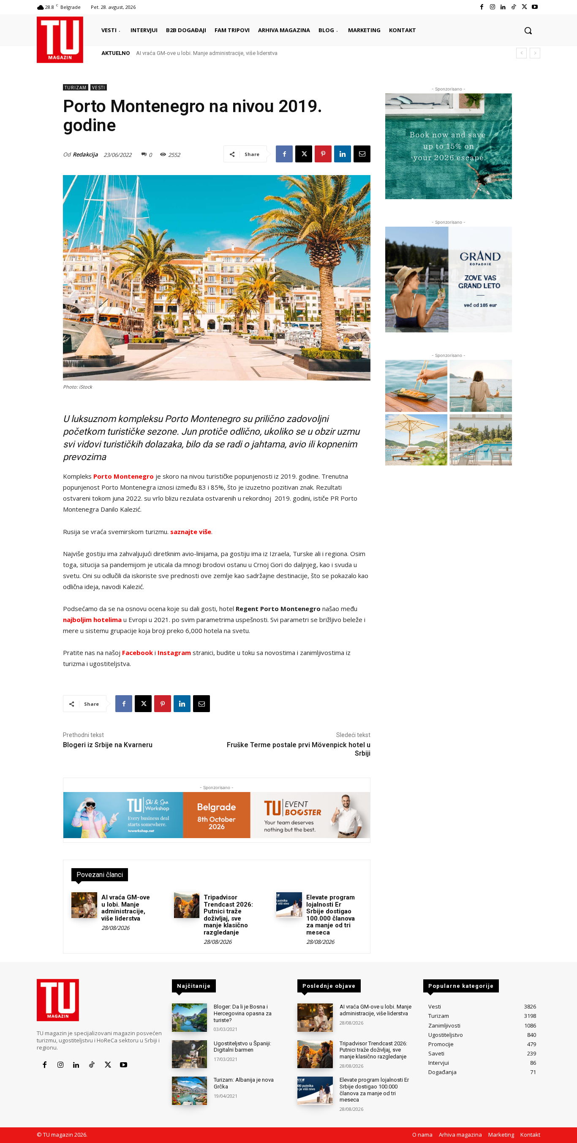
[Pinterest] (323, 153)
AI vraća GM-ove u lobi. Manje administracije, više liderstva (207, 53)
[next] (535, 53)
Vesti (98, 87)
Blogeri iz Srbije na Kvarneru (107, 745)
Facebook (137, 652)
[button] (528, 30)
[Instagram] (492, 7)
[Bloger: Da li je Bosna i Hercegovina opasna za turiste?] (189, 1017)
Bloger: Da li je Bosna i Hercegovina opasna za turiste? (243, 1013)
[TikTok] (513, 7)
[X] (524, 7)
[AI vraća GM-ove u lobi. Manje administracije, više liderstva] (84, 905)
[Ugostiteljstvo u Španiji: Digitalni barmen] (189, 1054)
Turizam (76, 87)
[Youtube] (535, 7)
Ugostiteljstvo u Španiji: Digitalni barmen (242, 1046)
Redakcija (85, 154)
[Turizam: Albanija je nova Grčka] (189, 1091)
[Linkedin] (503, 7)
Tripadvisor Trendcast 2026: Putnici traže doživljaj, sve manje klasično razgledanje (228, 915)
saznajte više (190, 531)
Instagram (174, 652)
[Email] (362, 153)
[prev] (521, 53)
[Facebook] (481, 7)
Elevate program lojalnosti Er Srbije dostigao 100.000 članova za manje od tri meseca (330, 915)
